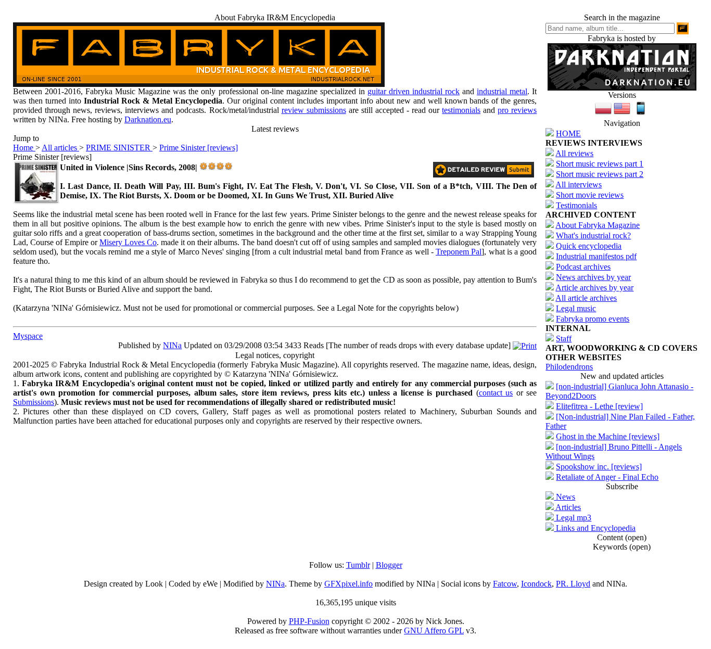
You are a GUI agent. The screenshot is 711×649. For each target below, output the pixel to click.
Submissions (33, 402)
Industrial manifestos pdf (596, 256)
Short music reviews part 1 (599, 163)
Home (24, 147)
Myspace (28, 336)
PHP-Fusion (309, 621)
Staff (564, 338)
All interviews (578, 184)
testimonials (461, 110)
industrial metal (502, 91)
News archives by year (593, 277)
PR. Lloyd (573, 583)
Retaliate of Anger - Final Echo (607, 477)
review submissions (314, 110)
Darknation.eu (147, 119)
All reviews (574, 153)
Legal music (576, 308)
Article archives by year (594, 287)
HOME (568, 133)
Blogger (389, 565)
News (564, 496)
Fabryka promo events (592, 318)
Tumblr (358, 565)
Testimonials (576, 205)
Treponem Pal (458, 251)
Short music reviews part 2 (599, 174)
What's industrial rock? (593, 235)
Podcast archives (583, 266)
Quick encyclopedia (588, 245)
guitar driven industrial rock (413, 91)
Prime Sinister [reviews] (198, 147)
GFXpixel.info (348, 583)
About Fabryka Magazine (597, 225)
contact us (496, 392)
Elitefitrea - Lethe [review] (599, 406)
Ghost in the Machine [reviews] (607, 436)
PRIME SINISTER (119, 147)
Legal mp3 (572, 517)
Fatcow (505, 583)
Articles (567, 507)
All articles (60, 147)
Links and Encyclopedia (595, 528)
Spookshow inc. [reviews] (599, 466)
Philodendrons (569, 366)
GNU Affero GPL (434, 630)
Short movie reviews (590, 194)
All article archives (586, 298)
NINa (172, 345)
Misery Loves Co (128, 242)
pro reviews (517, 110)
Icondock (536, 583)
